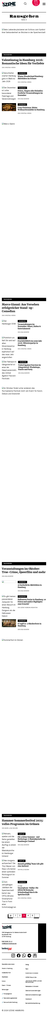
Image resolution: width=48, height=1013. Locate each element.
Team (27, 969)
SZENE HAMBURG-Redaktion (29, 607)
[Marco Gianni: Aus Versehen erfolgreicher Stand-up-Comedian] (24, 210)
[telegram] (29, 956)
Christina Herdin (10, 67)
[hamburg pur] (7, 950)
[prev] (11, 916)
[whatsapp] (24, 956)
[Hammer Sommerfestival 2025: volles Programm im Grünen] (24, 726)
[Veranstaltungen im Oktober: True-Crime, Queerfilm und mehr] (24, 474)
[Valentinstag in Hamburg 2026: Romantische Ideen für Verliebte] (24, 40)
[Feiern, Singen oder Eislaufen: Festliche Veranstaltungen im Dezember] (9, 93)
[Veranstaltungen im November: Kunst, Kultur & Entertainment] (9, 324)
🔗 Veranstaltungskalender (9, 998)
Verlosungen (5, 989)
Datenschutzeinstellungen (33, 990)
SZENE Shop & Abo (31, 977)
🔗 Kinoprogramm (7, 993)
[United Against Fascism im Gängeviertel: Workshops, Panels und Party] (9, 370)
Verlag (27, 964)
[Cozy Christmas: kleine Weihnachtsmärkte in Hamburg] (9, 107)
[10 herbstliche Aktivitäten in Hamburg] (9, 584)
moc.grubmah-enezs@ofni (9, 943)
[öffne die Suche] (25, 4)
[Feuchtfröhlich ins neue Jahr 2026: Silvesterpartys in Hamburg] (9, 347)
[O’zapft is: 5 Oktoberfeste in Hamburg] (9, 623)
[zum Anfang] (42, 938)
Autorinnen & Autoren (32, 973)
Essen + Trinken (6, 985)
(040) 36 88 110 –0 (7, 941)
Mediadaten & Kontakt (32, 986)
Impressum (29, 999)
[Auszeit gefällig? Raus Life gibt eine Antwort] (9, 869)
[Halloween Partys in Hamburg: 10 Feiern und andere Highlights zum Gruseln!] (9, 606)
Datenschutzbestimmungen (33, 994)
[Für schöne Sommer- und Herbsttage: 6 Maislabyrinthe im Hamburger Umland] (9, 845)
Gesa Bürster (24, 99)
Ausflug (21, 834)
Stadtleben (5, 977)
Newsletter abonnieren (8, 964)
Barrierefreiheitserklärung (33, 1003)
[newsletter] (35, 956)
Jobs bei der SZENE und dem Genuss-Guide (34, 982)
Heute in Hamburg (7, 968)
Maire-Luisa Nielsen (11, 828)
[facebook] (18, 956)
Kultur (4, 981)
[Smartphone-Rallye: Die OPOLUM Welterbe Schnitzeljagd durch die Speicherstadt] (9, 895)
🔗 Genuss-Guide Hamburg (9, 1002)
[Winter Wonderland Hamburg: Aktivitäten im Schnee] (9, 77)
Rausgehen (8, 54)
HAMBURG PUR (6, 972)
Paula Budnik (24, 869)
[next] (37, 916)
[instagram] (13, 956)
